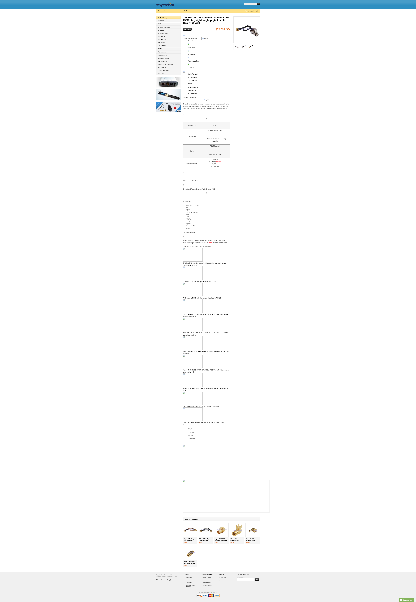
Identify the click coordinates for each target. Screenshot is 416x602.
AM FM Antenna (162, 61)
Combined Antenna (163, 58)
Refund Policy (206, 580)
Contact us (189, 582)
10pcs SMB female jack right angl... (236, 539)
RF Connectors (162, 24)
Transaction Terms (194, 61)
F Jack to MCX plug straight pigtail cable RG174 (199, 281)
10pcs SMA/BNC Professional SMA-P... (221, 539)
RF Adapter (161, 30)
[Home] (165, 5)
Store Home (192, 41)
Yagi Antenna (162, 52)
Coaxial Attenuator (163, 70)
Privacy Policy (207, 577)
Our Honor (189, 580)
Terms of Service (207, 585)
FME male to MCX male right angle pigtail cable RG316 (202, 298)
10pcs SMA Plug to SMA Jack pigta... (189, 539)
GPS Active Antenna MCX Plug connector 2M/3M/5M (201, 406)
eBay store (189, 577)
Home (159, 11)
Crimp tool (161, 74)
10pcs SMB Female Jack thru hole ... (252, 539)
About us (177, 11)
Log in (229, 11)
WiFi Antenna (162, 42)
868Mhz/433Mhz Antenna (165, 64)
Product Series (168, 11)
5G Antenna (161, 36)
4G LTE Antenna (162, 39)
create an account (238, 11)
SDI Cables (161, 21)
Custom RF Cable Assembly (190, 585)
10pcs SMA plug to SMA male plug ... (205, 539)
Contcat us (187, 11)
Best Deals (191, 47)
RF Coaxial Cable (163, 33)
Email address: (241, 577)
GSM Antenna (162, 49)
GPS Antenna (162, 45)
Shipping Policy (207, 582)
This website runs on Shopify (163, 580)
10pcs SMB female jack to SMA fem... (189, 562)
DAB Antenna (162, 67)
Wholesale (191, 54)
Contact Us (407, 600)
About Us (191, 68)
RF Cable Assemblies (164, 27)
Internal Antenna (162, 55)
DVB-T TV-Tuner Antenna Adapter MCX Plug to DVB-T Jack (203, 422)
